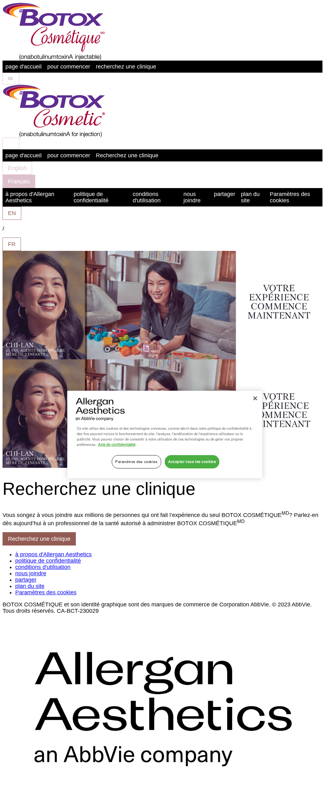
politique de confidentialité (91, 197)
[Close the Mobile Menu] (11, 143)
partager (224, 194)
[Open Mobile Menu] (11, 78)
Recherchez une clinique (127, 155)
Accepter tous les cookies (192, 461)
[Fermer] (255, 398)
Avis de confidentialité (117, 444)
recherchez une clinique (126, 66)
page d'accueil (23, 66)
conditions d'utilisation (147, 197)
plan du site (250, 197)
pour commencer (68, 66)
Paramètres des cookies (290, 197)
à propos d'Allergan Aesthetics (29, 197)
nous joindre (192, 197)
